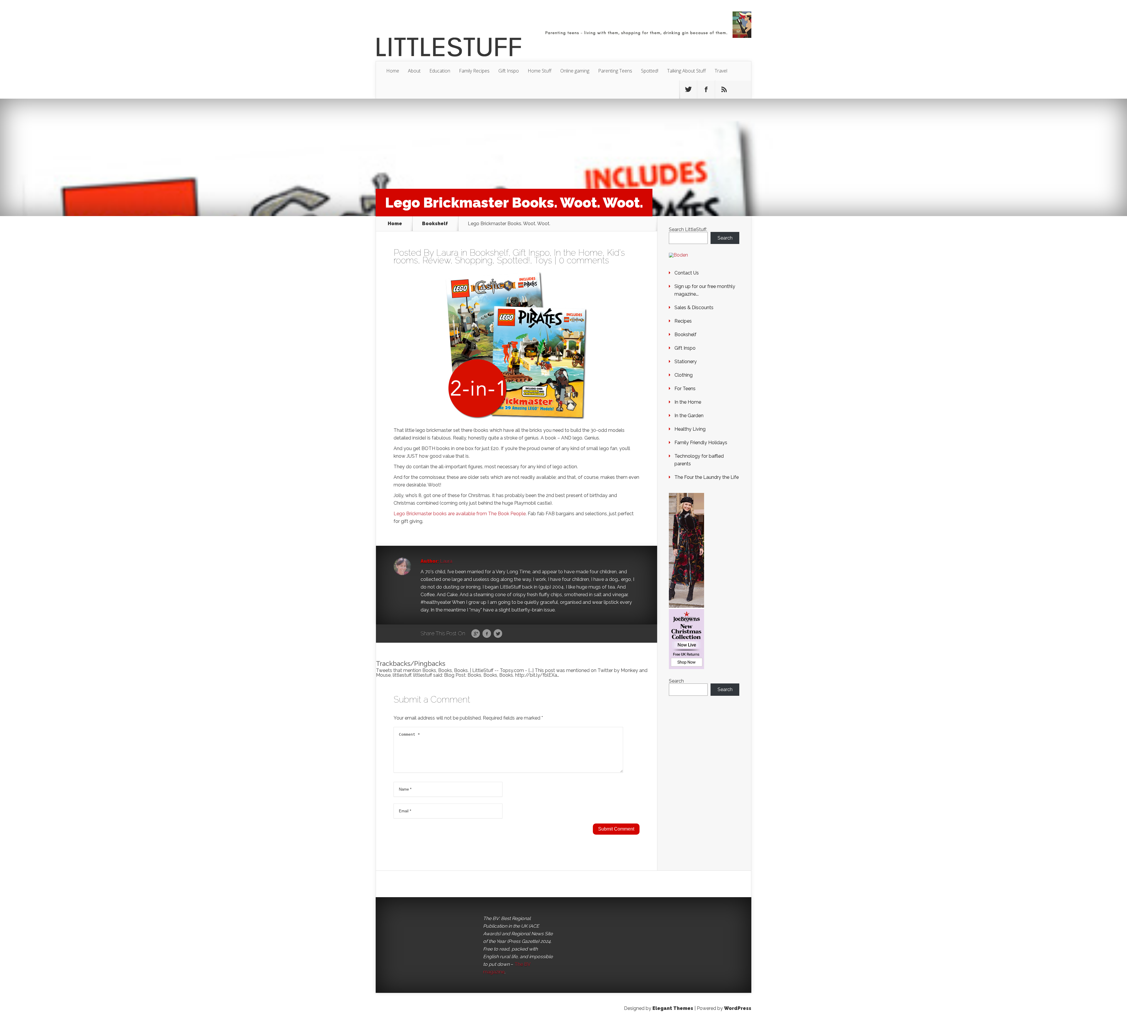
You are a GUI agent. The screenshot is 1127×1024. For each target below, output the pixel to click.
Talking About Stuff (686, 71)
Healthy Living (690, 429)
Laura (447, 252)
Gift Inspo (508, 71)
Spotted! (649, 71)
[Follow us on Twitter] (688, 89)
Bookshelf (435, 223)
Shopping (473, 260)
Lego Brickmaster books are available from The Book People (460, 513)
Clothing (683, 375)
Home (392, 71)
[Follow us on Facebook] (706, 89)
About (414, 71)
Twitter (497, 634)
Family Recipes (474, 71)
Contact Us (686, 273)
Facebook (486, 634)
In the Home (578, 252)
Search (725, 238)
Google (475, 634)
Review (436, 260)
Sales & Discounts (693, 307)
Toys (543, 260)
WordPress (737, 1008)
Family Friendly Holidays (700, 442)
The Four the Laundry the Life (706, 477)
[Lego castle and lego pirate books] (517, 346)
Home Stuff (539, 71)
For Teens (685, 388)
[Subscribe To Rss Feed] (724, 89)
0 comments (584, 260)
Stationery (685, 361)
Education (439, 71)
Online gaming (574, 71)
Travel (721, 71)
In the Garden (688, 415)
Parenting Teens (615, 71)
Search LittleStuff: (688, 229)
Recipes (683, 321)
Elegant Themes (672, 1008)
